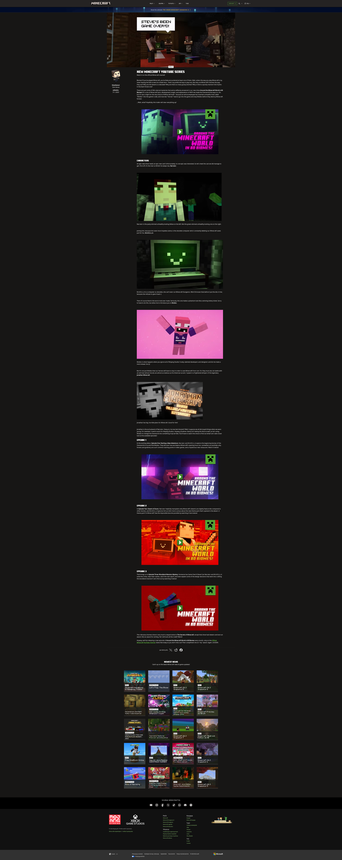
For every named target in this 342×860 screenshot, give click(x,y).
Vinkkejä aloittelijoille (192, 825)
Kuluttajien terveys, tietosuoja (151, 854)
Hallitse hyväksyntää (128, 831)
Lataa (188, 834)
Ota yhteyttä (190, 836)
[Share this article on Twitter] (170, 650)
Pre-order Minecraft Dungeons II (176, 10)
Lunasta (189, 843)
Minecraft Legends (167, 824)
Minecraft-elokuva (167, 838)
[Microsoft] (218, 854)
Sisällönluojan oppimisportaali (170, 831)
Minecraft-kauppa (191, 820)
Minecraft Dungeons (168, 822)
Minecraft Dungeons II (168, 820)
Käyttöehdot (164, 854)
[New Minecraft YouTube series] (179, 131)
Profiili (188, 841)
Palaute (188, 829)
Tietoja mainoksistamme (183, 854)
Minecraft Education (168, 826)
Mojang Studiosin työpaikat (169, 834)
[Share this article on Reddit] (176, 650)
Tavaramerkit (171, 854)
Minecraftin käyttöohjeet (115, 831)
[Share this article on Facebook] (181, 650)
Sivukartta (189, 831)
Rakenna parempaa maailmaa (170, 836)
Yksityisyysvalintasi (140, 856)
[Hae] (241, 3)
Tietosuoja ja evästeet (137, 854)
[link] (151, 805)
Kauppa (188, 818)
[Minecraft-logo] (101, 3)
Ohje (188, 827)
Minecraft (165, 818)
